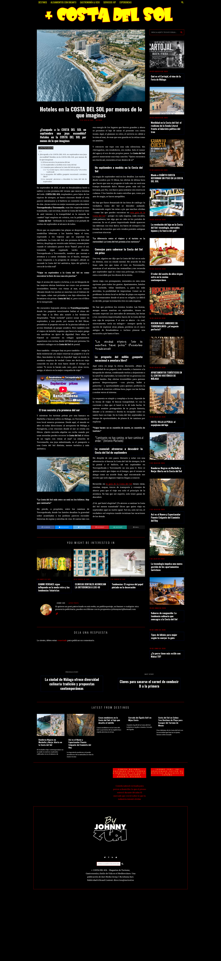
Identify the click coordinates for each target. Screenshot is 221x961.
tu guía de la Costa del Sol (119, 484)
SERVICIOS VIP (109, 2)
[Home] (116, 857)
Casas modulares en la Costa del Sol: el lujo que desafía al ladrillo (109, 720)
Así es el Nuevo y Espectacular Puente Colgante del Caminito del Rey (165, 517)
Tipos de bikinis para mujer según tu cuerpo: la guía (164, 636)
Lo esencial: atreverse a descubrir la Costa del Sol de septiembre (65, 180)
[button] (181, 32)
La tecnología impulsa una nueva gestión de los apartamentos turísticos (166, 567)
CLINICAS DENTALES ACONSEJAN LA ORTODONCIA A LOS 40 (90, 585)
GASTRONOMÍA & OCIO (90, 2)
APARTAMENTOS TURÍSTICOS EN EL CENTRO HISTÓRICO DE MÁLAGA (166, 375)
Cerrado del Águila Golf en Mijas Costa (139, 719)
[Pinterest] (108, 857)
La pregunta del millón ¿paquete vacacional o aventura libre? (65, 175)
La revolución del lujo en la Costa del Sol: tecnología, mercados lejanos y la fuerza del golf (167, 227)
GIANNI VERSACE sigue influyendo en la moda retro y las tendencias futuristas (54, 587)
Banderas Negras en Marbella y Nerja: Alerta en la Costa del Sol (166, 469)
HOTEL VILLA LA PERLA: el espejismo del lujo (163, 423)
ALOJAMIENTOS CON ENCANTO (63, 2)
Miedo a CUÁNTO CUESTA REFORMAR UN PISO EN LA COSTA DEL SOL (167, 178)
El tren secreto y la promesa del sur (56, 162)
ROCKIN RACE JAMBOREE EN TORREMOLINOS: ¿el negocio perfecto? (165, 326)
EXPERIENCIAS (126, 2)
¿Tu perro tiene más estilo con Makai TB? (165, 655)
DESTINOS (42, 2)
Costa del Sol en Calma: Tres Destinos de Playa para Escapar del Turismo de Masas (170, 721)
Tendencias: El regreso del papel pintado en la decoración (127, 585)
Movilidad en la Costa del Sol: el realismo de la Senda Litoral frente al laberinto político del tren (166, 127)
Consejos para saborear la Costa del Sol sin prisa (61, 167)
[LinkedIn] (112, 857)
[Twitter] (105, 857)
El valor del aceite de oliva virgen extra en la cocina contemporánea (167, 277)
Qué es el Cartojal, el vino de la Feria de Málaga (166, 78)
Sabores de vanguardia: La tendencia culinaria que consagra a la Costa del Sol (164, 616)
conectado (62, 640)
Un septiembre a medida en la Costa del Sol (59, 165)
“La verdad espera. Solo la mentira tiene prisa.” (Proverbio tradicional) (67, 171)
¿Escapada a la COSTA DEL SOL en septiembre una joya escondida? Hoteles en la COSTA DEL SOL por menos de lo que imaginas (63, 157)
